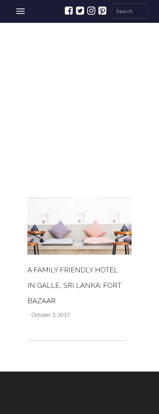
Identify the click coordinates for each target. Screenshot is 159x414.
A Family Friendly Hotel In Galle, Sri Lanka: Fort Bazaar (74, 285)
